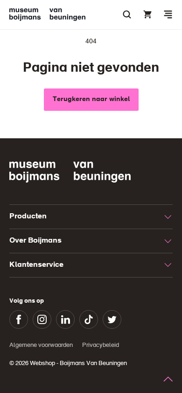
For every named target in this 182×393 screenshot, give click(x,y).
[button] (168, 14)
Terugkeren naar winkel (91, 99)
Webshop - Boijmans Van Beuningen (78, 363)
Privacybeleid (100, 345)
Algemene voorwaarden (41, 345)
